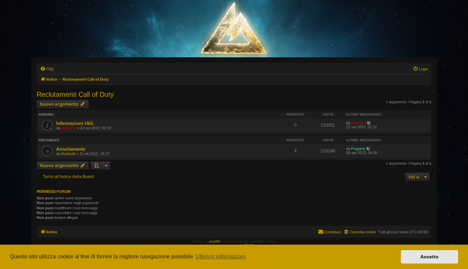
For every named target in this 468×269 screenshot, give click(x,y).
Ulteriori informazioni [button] (221, 256)
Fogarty (358, 149)
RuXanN (68, 154)
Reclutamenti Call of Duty (75, 94)
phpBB (214, 241)
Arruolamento (70, 149)
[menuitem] (47, 69)
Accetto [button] (429, 256)
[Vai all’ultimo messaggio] (369, 123)
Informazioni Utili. (75, 123)
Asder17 (68, 128)
